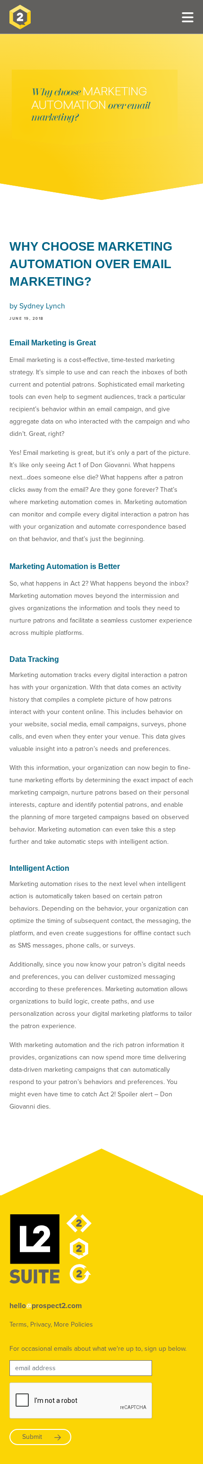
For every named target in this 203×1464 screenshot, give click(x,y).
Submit (32, 1437)
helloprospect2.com (45, 1305)
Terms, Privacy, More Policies (51, 1324)
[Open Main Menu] (187, 17)
